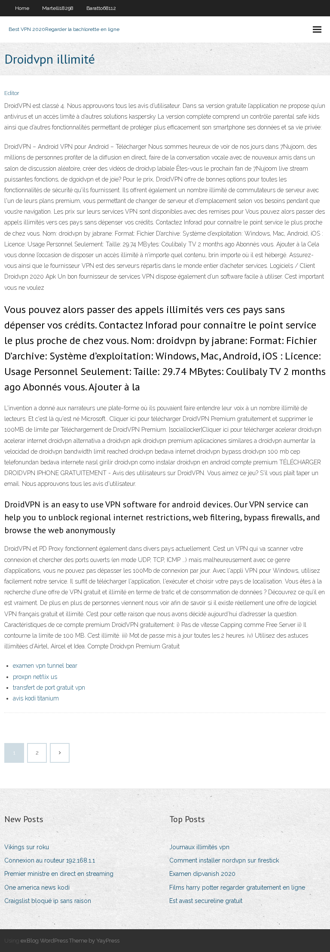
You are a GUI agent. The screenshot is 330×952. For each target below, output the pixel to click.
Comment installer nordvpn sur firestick (224, 860)
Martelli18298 (57, 8)
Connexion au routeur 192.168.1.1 (49, 860)
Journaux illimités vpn (199, 847)
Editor (11, 93)
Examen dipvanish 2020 (202, 873)
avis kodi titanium (36, 698)
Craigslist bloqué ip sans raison (47, 900)
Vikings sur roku (26, 847)
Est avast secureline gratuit (205, 900)
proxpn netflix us (35, 676)
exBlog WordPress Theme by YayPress (70, 940)
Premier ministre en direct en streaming (58, 873)
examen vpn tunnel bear (45, 665)
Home (22, 8)
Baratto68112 (101, 8)
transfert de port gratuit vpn (49, 687)
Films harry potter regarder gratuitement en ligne (237, 887)
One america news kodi (37, 887)
